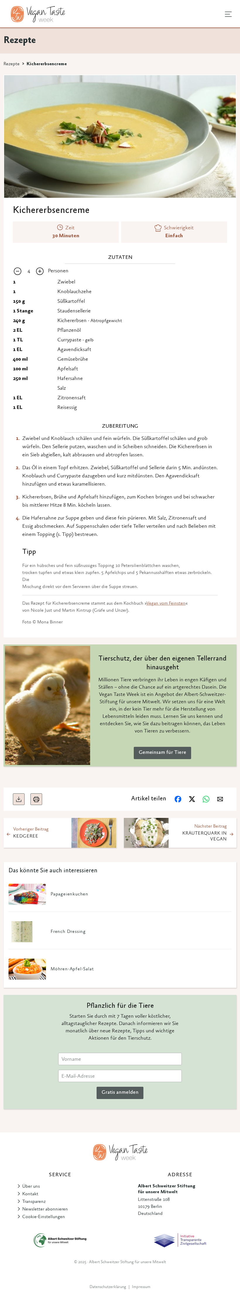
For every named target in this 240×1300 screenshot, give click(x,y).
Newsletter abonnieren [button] (45, 1209)
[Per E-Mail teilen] (220, 799)
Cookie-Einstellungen (43, 1217)
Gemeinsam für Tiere (162, 752)
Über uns (31, 1186)
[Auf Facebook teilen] (178, 799)
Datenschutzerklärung (108, 1287)
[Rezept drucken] (36, 799)
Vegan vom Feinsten (166, 603)
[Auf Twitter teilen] (192, 799)
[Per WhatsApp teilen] (206, 799)
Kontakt (30, 1194)
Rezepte (12, 64)
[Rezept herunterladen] (19, 799)
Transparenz (34, 1201)
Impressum (141, 1287)
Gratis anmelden (120, 1092)
